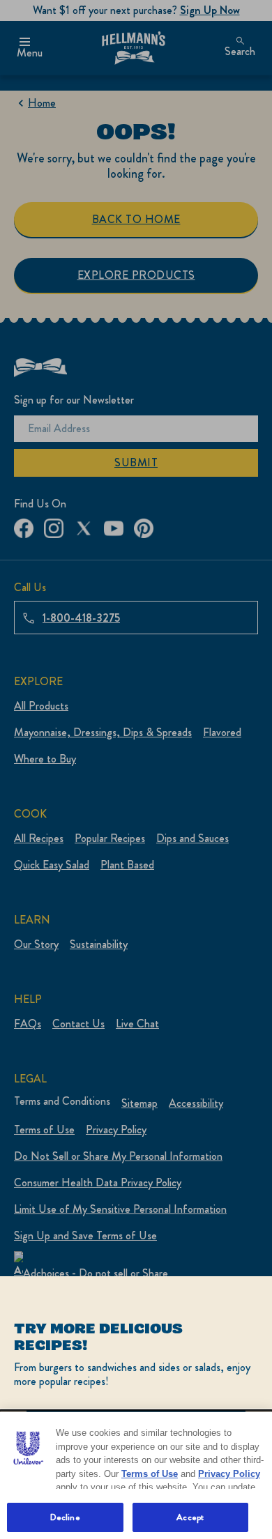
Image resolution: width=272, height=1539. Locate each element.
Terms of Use (149, 1474)
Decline (65, 1517)
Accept (190, 1517)
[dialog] (136, 1407)
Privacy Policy (229, 1474)
